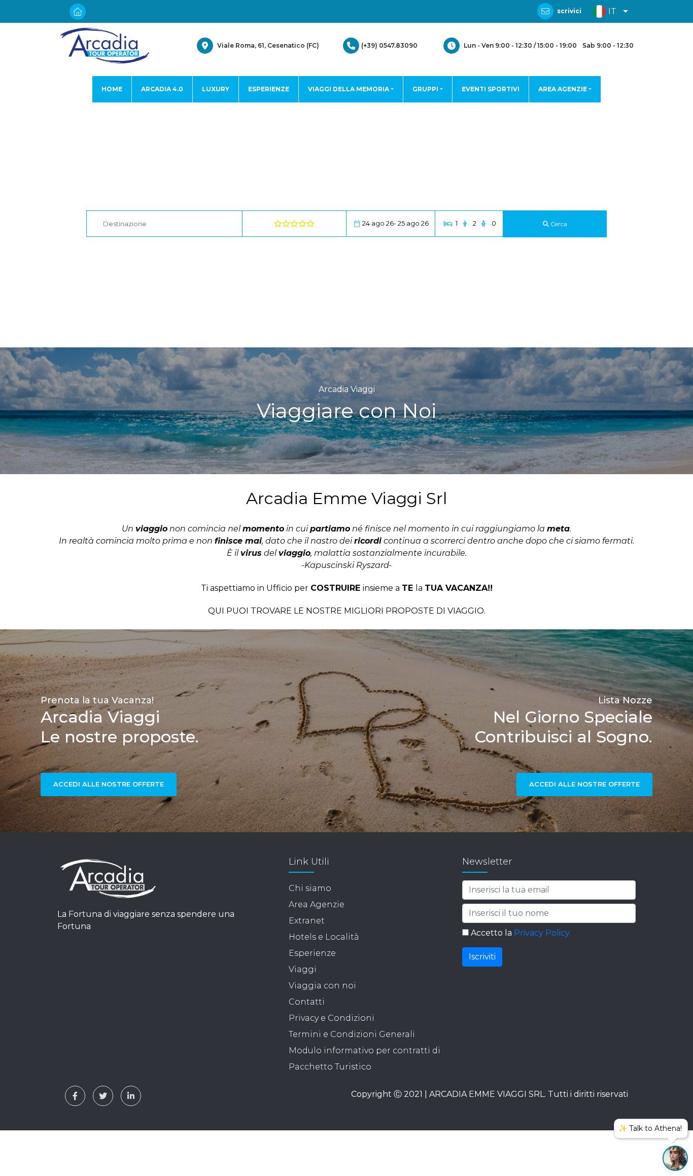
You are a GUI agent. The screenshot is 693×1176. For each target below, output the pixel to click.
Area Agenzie (316, 904)
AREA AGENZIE (562, 89)
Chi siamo (310, 888)
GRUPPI (425, 89)
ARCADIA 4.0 (162, 89)
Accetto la (519, 933)
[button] (608, 11)
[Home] (104, 45)
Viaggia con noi (322, 985)
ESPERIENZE (268, 89)
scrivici (569, 11)
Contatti (307, 1002)
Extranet (307, 920)
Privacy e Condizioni (331, 1018)
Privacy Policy (542, 933)
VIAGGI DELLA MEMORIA (348, 89)
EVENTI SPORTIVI (490, 89)
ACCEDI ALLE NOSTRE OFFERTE (108, 784)
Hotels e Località (324, 937)
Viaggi (303, 969)
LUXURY (215, 89)
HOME (111, 89)
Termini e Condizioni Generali (352, 1034)
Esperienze (312, 953)
